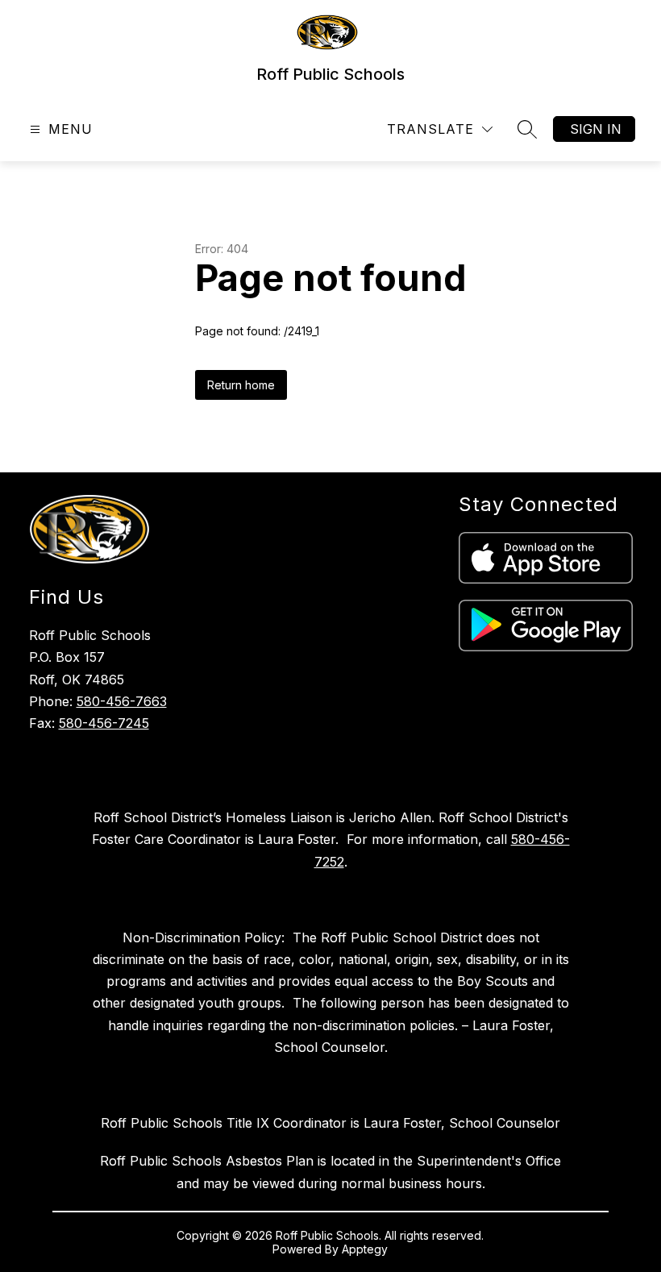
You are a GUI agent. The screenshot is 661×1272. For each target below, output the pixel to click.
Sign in (596, 129)
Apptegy (365, 1249)
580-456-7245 (104, 723)
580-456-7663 (122, 701)
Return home (241, 385)
